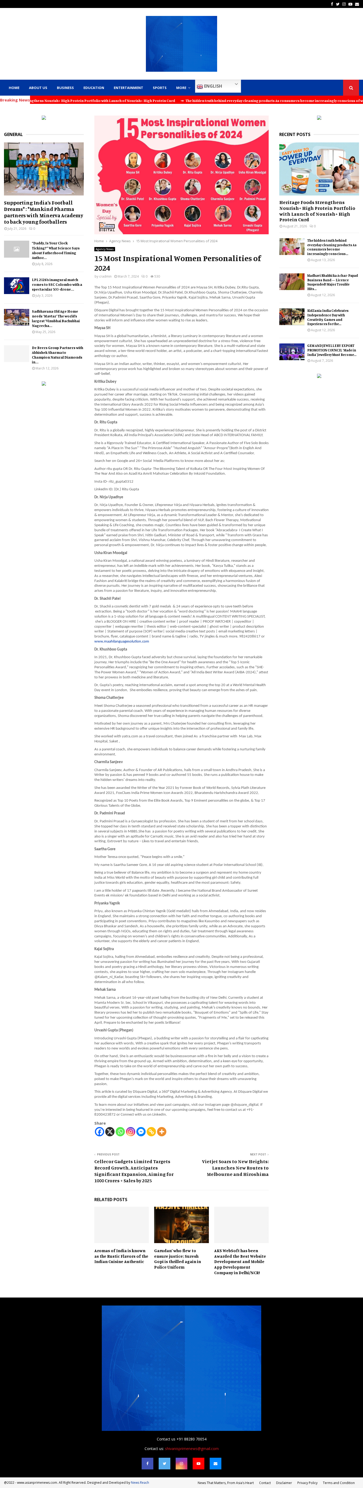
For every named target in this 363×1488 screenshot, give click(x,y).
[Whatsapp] (120, 1131)
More (181, 87)
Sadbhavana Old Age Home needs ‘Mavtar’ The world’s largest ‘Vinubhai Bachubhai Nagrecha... (56, 318)
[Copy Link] (151, 1131)
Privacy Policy (307, 1483)
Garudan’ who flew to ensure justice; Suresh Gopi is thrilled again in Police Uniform (177, 1259)
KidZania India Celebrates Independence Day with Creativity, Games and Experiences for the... (328, 317)
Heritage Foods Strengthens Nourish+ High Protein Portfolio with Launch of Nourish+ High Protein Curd (317, 210)
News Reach (140, 1482)
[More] (161, 1131)
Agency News (105, 249)
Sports (160, 87)
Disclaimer (284, 1483)
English (212, 86)
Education (93, 87)
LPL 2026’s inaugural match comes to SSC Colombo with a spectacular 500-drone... (57, 284)
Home (14, 87)
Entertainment (128, 87)
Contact (265, 1483)
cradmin (105, 276)
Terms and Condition (339, 1483)
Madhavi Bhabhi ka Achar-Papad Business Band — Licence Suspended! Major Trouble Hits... (332, 282)
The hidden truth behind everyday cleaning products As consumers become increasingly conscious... (332, 247)
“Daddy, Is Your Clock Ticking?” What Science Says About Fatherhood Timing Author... (56, 250)
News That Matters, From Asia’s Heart (226, 1483)
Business (65, 87)
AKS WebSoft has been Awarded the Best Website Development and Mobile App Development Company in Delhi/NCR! (240, 1261)
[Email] (215, 1463)
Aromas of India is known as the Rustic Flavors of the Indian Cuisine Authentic (121, 1256)
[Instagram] (130, 1131)
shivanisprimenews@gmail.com (192, 1448)
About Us (38, 87)
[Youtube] (198, 1463)
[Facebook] (99, 1131)
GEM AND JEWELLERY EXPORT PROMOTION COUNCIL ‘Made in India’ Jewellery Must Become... (331, 350)
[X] (110, 1131)
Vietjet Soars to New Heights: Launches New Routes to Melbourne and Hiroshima (235, 1167)
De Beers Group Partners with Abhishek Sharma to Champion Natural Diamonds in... (57, 354)
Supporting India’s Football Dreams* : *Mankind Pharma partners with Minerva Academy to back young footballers (43, 212)
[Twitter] (164, 1463)
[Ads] (44, 118)
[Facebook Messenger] (141, 1131)
